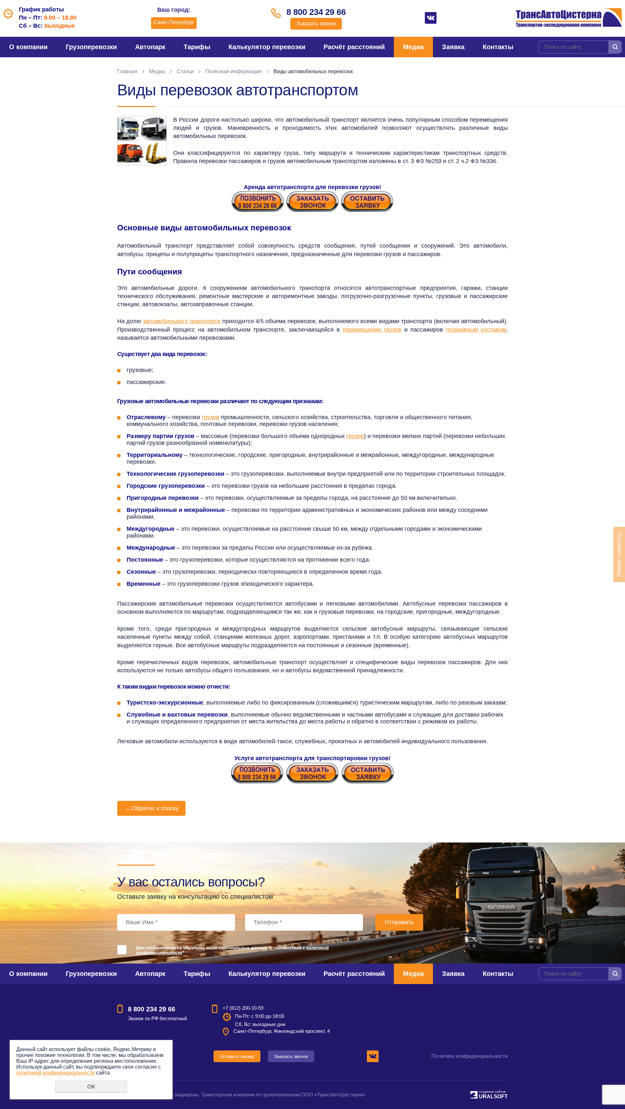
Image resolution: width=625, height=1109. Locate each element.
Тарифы (197, 46)
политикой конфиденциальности (55, 1072)
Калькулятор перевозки (267, 46)
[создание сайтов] (474, 1094)
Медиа (413, 46)
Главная (127, 71)
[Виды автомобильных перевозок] (142, 140)
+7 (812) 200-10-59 (243, 1008)
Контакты (498, 46)
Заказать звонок (316, 23)
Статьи (185, 71)
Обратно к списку (152, 808)
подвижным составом (476, 329)
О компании (28, 46)
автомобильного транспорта (181, 321)
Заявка (453, 46)
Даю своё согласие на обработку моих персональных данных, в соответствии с (232, 950)
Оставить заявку (237, 1056)
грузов (210, 417)
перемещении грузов (372, 329)
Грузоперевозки (91, 46)
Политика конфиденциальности (469, 1056)
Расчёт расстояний (354, 46)
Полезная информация (233, 71)
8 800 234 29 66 (316, 12)
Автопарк (150, 46)
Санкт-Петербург (173, 22)
